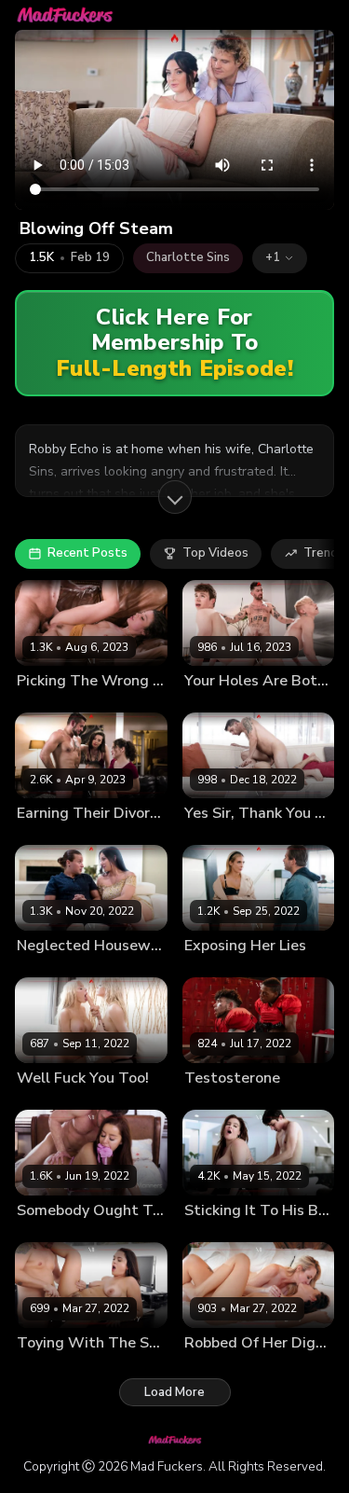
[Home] (65, 15)
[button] (279, 258)
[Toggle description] (175, 497)
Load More (174, 1392)
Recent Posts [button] (87, 553)
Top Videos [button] (215, 553)
